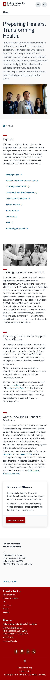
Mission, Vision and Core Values (20, 180)
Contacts (10, 216)
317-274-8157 (8, 637)
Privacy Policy (25, 671)
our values (15, 385)
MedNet (6, 612)
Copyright (8, 675)
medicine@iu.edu (10, 641)
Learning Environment (16, 186)
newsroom (7, 454)
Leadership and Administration (20, 192)
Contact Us (8, 581)
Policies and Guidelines (16, 198)
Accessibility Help (25, 668)
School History (13, 204)
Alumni (6, 609)
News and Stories (16, 520)
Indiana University (39, 675)
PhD (4, 602)
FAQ (8, 222)
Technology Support (15, 228)
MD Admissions (9, 595)
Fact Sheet (11, 210)
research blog (26, 454)
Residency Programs (11, 598)
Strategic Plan (12, 174)
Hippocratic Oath (16, 388)
